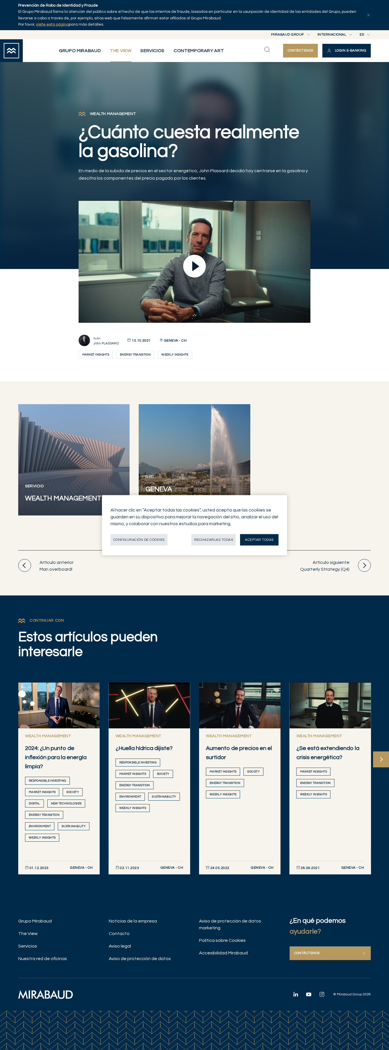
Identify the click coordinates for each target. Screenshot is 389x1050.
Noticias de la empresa (133, 921)
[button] (346, 50)
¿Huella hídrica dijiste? (144, 748)
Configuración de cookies (139, 539)
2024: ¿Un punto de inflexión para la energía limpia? (56, 757)
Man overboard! (56, 566)
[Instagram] (321, 994)
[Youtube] (308, 994)
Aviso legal (120, 946)
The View (28, 933)
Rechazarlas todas (213, 539)
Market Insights (95, 354)
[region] (194, 525)
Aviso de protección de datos (140, 958)
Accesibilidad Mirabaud (223, 953)
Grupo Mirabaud (35, 921)
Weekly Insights (174, 354)
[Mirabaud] (45, 994)
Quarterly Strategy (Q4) (324, 566)
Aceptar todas (259, 539)
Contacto (119, 933)
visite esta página (52, 24)
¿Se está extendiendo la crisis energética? (327, 752)
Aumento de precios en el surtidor (239, 752)
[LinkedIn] (295, 994)
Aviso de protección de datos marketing (230, 924)
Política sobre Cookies (222, 940)
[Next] (381, 759)
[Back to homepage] (11, 50)
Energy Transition (135, 354)
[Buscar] (267, 49)
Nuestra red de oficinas (42, 958)
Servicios (27, 946)
